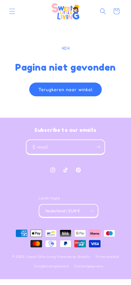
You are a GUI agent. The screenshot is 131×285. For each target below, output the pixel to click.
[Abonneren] (97, 146)
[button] (12, 11)
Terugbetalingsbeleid (50, 266)
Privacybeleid (107, 256)
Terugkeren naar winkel (65, 89)
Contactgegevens (89, 266)
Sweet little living (41, 256)
